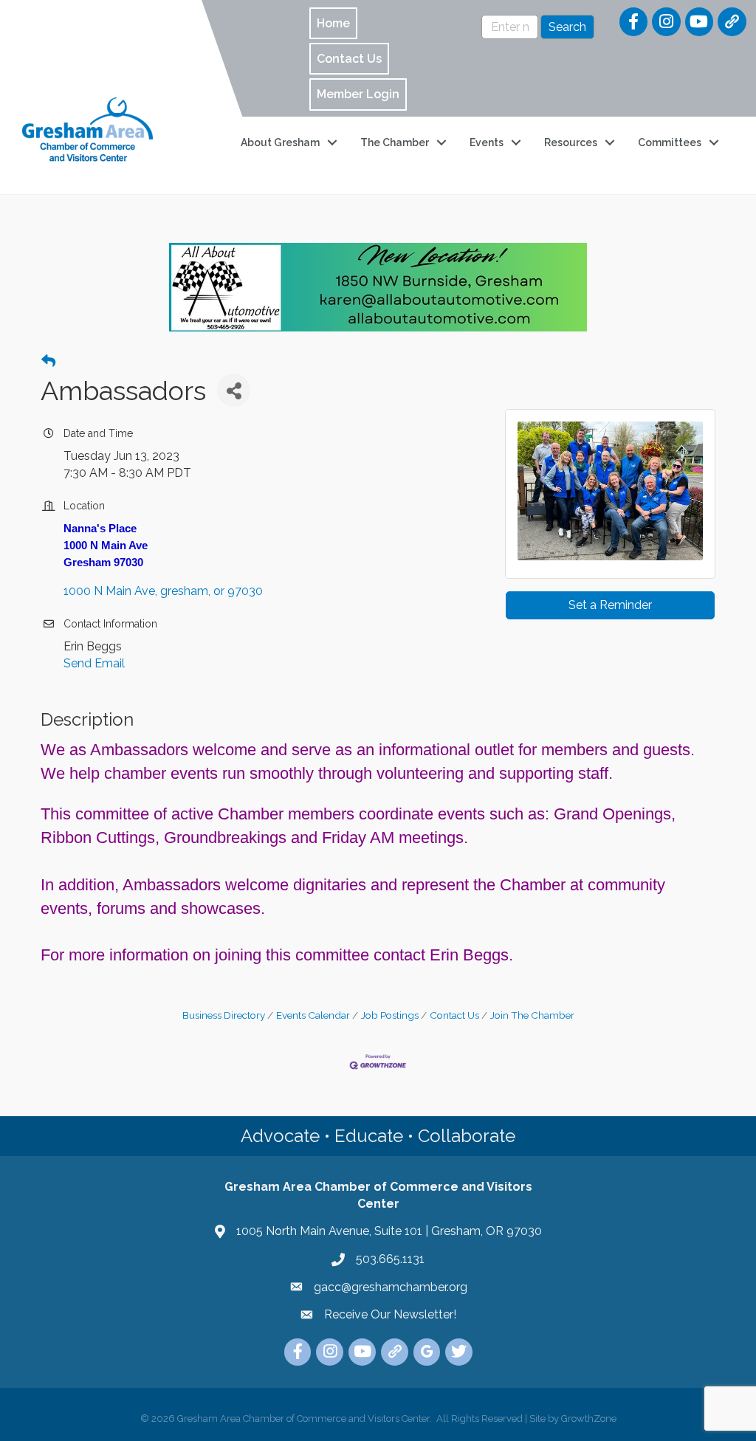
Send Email (94, 663)
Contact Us (454, 1015)
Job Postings (390, 1015)
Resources (570, 142)
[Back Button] (48, 361)
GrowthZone (588, 1418)
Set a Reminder (610, 605)
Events (487, 142)
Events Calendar (313, 1015)
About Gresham (280, 142)
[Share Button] (233, 390)
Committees (669, 142)
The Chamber (394, 142)
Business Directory (223, 1015)
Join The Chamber (532, 1015)
